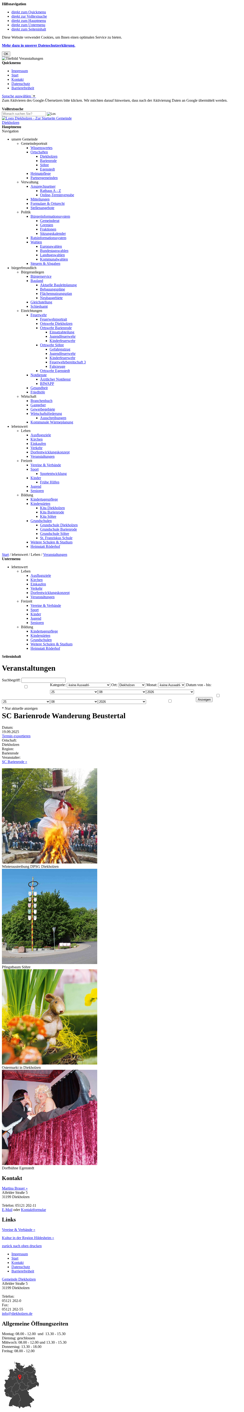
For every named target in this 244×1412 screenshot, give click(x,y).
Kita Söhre (48, 516)
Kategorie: (58, 685)
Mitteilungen (40, 199)
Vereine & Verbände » (18, 1230)
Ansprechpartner (43, 186)
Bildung (27, 495)
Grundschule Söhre (54, 534)
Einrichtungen (31, 311)
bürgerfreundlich (23, 268)
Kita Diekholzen (52, 508)
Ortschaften (39, 152)
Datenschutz (20, 84)
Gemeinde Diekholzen (19, 1279)
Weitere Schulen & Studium (51, 542)
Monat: (151, 685)
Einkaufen (38, 444)
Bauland (36, 281)
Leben (25, 431)
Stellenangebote (42, 208)
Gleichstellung (41, 302)
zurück (7, 1246)
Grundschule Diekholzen (59, 525)
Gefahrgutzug (60, 349)
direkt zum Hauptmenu (28, 21)
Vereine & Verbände (45, 465)
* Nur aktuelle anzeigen (20, 708)
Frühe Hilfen (49, 482)
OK (6, 54)
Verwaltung (29, 182)
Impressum (19, 71)
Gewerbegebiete (42, 409)
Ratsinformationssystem (48, 238)
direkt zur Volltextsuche (29, 16)
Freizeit (26, 461)
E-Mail (7, 1210)
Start (14, 75)
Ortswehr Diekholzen (56, 324)
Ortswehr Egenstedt (55, 371)
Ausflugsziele (40, 435)
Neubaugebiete (51, 298)
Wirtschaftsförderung (46, 414)
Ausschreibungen (53, 418)
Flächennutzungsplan (56, 293)
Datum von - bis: (198, 685)
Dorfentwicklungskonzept (50, 452)
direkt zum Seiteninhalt (28, 29)
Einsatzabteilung (62, 332)
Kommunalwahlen (54, 259)
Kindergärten (40, 504)
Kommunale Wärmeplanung (51, 422)
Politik (26, 212)
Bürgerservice (40, 276)
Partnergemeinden (44, 178)
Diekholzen (48, 156)
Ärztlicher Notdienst (55, 379)
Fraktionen (48, 229)
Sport (34, 469)
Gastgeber (38, 405)
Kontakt (17, 79)
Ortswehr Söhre (52, 345)
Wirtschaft (28, 396)
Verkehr (36, 448)
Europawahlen (51, 246)
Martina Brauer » (15, 1188)
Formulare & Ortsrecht (47, 203)
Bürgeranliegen (32, 272)
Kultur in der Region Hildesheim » (28, 1238)
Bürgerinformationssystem (50, 216)
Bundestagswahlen (54, 251)
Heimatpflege (40, 173)
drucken (36, 1246)
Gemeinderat (49, 221)
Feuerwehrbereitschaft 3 (68, 362)
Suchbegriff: (11, 680)
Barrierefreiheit (22, 88)
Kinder (35, 478)
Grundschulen (41, 521)
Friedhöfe (37, 392)
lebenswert (19, 426)
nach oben (20, 1246)
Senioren (37, 491)
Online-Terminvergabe (57, 195)
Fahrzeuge (57, 366)
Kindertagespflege (44, 499)
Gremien (46, 225)
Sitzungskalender (53, 233)
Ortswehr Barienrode (56, 328)
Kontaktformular (33, 1210)
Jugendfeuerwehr (63, 336)
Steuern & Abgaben (45, 263)
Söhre (44, 165)
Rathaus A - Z (50, 191)
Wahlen (36, 242)
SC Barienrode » (14, 762)
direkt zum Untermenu (28, 25)
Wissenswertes (41, 148)
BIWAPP (47, 384)
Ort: (114, 685)
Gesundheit (39, 388)
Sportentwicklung (53, 474)
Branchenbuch (41, 401)
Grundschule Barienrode (58, 529)
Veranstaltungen (42, 456)
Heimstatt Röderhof (45, 546)
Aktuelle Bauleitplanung (58, 285)
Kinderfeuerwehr (62, 341)
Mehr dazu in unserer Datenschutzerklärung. (38, 45)
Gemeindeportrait (34, 143)
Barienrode (48, 161)
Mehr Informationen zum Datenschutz (30, 105)
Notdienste (38, 375)
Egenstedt (47, 169)
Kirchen (36, 439)
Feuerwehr (38, 315)
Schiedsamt (39, 306)
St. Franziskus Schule (56, 538)
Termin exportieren (16, 736)
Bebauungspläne (52, 289)
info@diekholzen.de (17, 1314)
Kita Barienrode (52, 512)
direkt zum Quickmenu (28, 12)
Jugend (35, 486)
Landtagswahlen (52, 255)
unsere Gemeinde (24, 139)
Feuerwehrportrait (53, 319)
